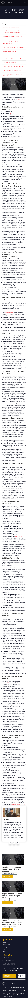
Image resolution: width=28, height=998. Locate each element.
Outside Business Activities (10, 51)
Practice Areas (6, 945)
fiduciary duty (18, 536)
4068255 (12, 113)
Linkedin (5, 839)
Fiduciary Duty (6, 535)
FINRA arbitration (11, 138)
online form (20, 99)
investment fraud (6, 683)
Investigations (6, 947)
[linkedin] (17, 843)
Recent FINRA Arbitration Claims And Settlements (13, 37)
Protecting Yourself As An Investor (12, 70)
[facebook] (10, 843)
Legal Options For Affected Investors (13, 66)
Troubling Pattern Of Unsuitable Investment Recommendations (11, 31)
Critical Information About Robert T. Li (13, 27)
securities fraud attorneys (18, 804)
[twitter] (14, 843)
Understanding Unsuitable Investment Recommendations (13, 42)
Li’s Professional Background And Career (14, 47)
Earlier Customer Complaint (10, 55)
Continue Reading (7, 876)
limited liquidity (9, 312)
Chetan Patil (6, 821)
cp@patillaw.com (10, 965)
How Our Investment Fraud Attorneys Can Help (13, 75)
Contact (5, 951)
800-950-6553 (21, 976)
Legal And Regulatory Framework (12, 59)
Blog (4, 949)
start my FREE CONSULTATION (7, 976)
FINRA (4, 128)
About (4, 942)
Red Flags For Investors (9, 62)
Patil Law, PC (6, 957)
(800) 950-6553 (10, 963)
